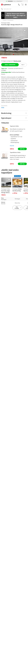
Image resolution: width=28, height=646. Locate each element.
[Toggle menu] (26, 5)
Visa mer (12, 145)
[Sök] (2, 9)
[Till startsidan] (6, 4)
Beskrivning (6, 113)
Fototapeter (10, 20)
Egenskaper (6, 118)
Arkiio (2, 107)
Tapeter (5, 20)
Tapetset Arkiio (14, 126)
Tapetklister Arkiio (15, 152)
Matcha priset (17, 61)
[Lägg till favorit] (25, 30)
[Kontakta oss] (19, 4)
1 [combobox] (23, 64)
